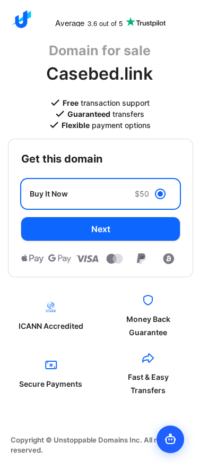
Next (100, 229)
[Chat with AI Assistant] (170, 439)
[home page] (21, 19)
